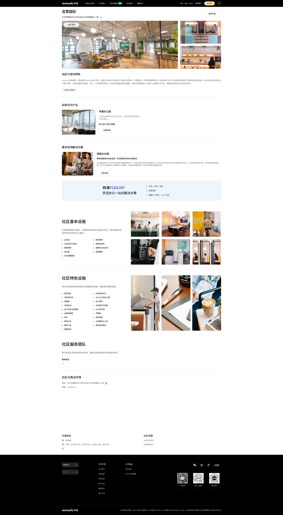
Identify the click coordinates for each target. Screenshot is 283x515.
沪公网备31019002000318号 (171, 510)
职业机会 (128, 469)
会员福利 (101, 474)
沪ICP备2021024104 (155, 510)
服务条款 (101, 488)
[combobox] (63, 465)
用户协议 (101, 493)
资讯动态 (101, 479)
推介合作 (101, 484)
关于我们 (101, 469)
